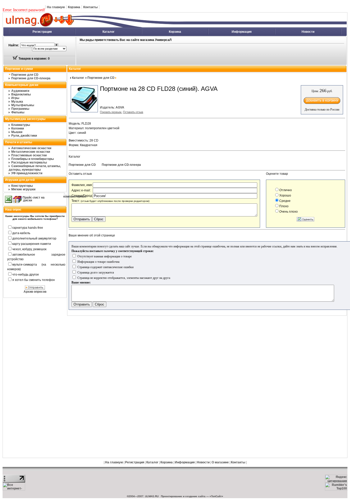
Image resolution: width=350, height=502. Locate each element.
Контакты (90, 7)
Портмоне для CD (24, 75)
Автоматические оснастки (31, 148)
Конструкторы (22, 186)
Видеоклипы (21, 94)
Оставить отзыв (133, 112)
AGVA (120, 107)
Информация (242, 32)
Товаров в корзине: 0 (34, 58)
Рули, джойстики (24, 135)
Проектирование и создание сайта (183, 496)
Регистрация (42, 32)
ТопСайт (216, 496)
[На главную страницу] (96, 26)
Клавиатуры (20, 125)
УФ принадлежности (26, 173)
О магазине (220, 462)
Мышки (16, 132)
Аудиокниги (20, 91)
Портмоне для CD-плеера (30, 78)
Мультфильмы (22, 105)
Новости (308, 32)
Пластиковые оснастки (29, 155)
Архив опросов (35, 291)
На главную (56, 7)
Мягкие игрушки (23, 189)
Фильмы (17, 112)
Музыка (17, 101)
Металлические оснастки (30, 152)
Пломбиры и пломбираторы (32, 159)
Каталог (108, 32)
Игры (15, 98)
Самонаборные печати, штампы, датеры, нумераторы (35, 167)
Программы (20, 109)
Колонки (17, 128)
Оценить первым (110, 112)
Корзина (74, 7)
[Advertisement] (180, 54)
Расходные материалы (29, 162)
